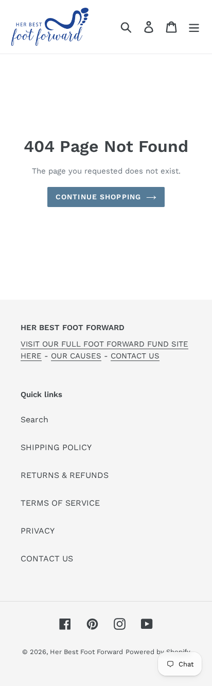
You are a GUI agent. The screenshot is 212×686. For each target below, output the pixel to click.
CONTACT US (135, 356)
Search (34, 419)
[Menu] (194, 27)
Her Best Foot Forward (86, 652)
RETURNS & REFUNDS (65, 475)
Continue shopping (98, 197)
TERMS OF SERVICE (60, 503)
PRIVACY (38, 531)
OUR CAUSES (76, 356)
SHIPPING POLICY (56, 447)
